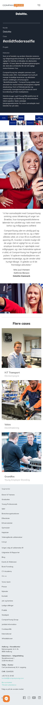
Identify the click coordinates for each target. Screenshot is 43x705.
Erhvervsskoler (7, 523)
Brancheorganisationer (10, 514)
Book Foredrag (7, 567)
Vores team (6, 582)
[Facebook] (24, 698)
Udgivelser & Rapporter (11, 552)
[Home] (13, 5)
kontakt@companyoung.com (13, 678)
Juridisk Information (9, 624)
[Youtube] (34, 698)
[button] (6, 698)
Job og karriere (7, 601)
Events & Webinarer (9, 562)
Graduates (6, 499)
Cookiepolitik (6, 629)
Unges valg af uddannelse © (12, 548)
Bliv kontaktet (7, 682)
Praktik (4, 610)
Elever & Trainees (8, 495)
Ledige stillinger (7, 605)
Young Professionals (9, 504)
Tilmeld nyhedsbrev (9, 685)
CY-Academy (7, 571)
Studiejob (5, 615)
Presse (4, 587)
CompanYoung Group (10, 620)
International (6, 634)
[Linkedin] (39, 698)
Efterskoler (6, 518)
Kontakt (5, 596)
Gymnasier (6, 528)
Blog (3, 557)
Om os (4, 576)
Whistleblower (7, 638)
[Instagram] (29, 698)
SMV (3, 509)
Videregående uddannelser (12, 537)
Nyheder (5, 591)
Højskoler (5, 532)
